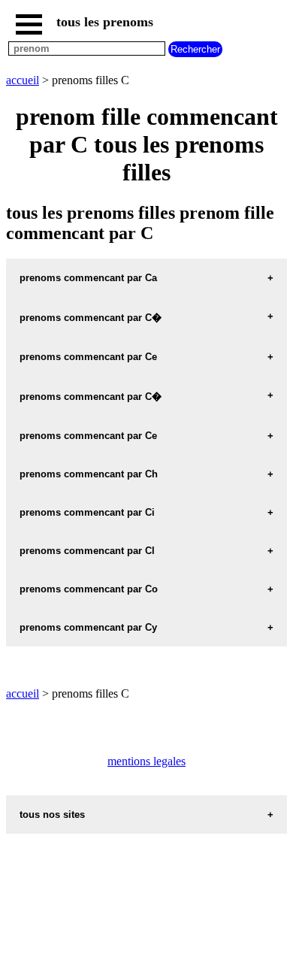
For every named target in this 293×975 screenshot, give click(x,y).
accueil (22, 80)
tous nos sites (52, 814)
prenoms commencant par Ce (88, 356)
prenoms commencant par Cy (88, 627)
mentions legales (146, 761)
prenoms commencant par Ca (88, 277)
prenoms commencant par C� (91, 317)
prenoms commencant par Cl (87, 550)
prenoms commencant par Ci (87, 512)
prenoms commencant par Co (89, 589)
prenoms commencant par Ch (89, 474)
